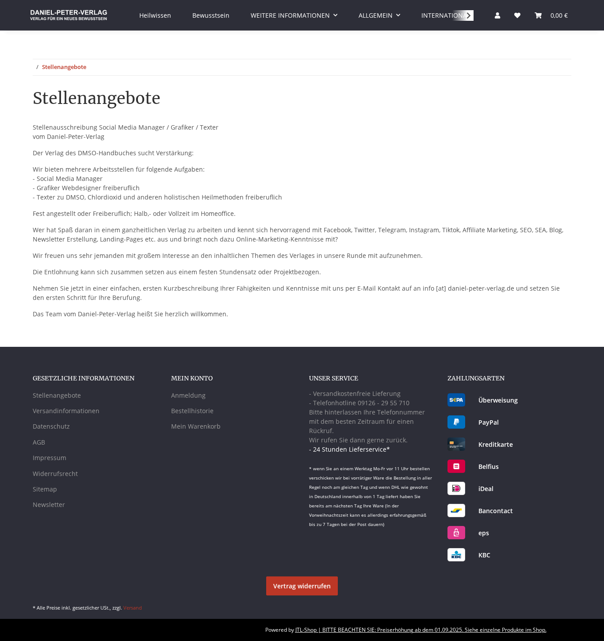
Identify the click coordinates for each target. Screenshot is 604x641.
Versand (132, 607)
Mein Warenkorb (196, 426)
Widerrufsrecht (55, 473)
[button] (497, 15)
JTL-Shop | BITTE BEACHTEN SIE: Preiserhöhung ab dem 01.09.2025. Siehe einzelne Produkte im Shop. (421, 629)
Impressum (49, 457)
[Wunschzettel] (517, 15)
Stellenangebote (57, 395)
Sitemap (45, 489)
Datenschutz (51, 426)
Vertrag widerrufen (302, 586)
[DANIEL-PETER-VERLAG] (68, 15)
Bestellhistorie (192, 411)
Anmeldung (188, 395)
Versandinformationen (66, 411)
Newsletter (49, 504)
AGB (39, 442)
